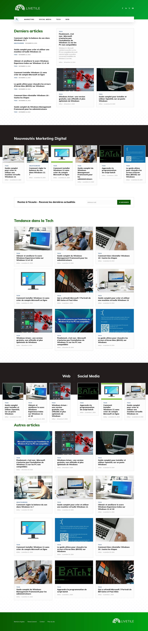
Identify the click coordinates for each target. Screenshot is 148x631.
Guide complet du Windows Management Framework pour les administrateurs (32, 108)
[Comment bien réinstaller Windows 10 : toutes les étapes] (115, 238)
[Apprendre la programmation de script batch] (110, 154)
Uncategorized (19, 43)
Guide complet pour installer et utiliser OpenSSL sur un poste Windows (113, 98)
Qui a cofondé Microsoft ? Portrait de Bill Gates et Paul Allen (74, 299)
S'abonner (124, 202)
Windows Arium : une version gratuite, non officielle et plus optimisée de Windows (72, 98)
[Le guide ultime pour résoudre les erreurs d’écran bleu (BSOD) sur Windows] (134, 154)
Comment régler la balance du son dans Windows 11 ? (32, 39)
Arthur (60, 62)
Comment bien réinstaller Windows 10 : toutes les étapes (31, 96)
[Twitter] (129, 8)
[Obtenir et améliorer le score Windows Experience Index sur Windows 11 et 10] (33, 238)
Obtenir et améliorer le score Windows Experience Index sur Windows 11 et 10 (31, 62)
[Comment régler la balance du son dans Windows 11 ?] (37, 154)
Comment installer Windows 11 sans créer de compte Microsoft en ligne (30, 73)
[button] (17, 19)
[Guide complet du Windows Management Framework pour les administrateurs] (86, 154)
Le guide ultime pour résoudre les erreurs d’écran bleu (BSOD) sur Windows (32, 85)
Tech (15, 54)
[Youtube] (133, 8)
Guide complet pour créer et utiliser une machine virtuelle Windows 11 (31, 50)
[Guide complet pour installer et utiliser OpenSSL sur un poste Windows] (115, 79)
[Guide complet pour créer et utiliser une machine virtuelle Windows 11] (13, 154)
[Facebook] (122, 8)
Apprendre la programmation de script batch (109, 170)
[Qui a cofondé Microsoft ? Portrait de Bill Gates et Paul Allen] (74, 280)
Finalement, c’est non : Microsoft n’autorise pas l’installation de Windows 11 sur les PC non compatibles (68, 39)
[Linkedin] (126, 8)
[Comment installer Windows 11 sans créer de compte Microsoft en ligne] (62, 154)
